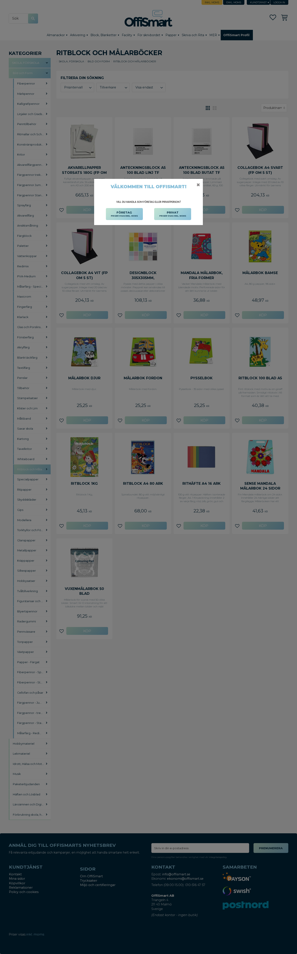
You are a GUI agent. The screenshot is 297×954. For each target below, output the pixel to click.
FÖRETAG (124, 214)
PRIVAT (172, 214)
